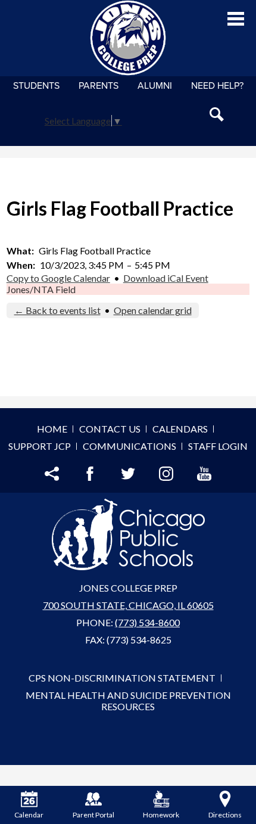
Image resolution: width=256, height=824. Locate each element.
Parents (98, 86)
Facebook (90, 474)
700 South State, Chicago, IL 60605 (128, 605)
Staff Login (218, 446)
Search (217, 114)
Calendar (28, 814)
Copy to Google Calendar (58, 278)
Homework (161, 814)
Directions (225, 814)
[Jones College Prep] (128, 38)
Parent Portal (93, 814)
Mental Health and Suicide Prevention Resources (128, 700)
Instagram (166, 474)
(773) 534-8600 (147, 622)
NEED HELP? (217, 86)
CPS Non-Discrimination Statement (122, 677)
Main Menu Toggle (235, 19)
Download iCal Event (165, 278)
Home (52, 428)
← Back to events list (57, 310)
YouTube (204, 474)
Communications (129, 446)
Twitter (128, 474)
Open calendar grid (153, 310)
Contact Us (110, 428)
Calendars (180, 428)
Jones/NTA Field (41, 289)
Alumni (155, 86)
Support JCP (39, 446)
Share (52, 474)
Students (36, 86)
